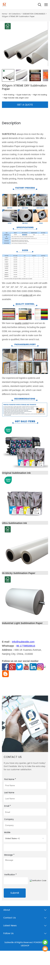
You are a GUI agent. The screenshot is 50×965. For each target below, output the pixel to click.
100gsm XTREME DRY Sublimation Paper (18, 16)
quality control (22, 323)
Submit (14, 893)
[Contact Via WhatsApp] (45, 942)
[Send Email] (45, 949)
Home (4, 14)
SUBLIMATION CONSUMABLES (34, 14)
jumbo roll (27, 295)
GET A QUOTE (25, 105)
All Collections (15, 14)
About (6, 910)
